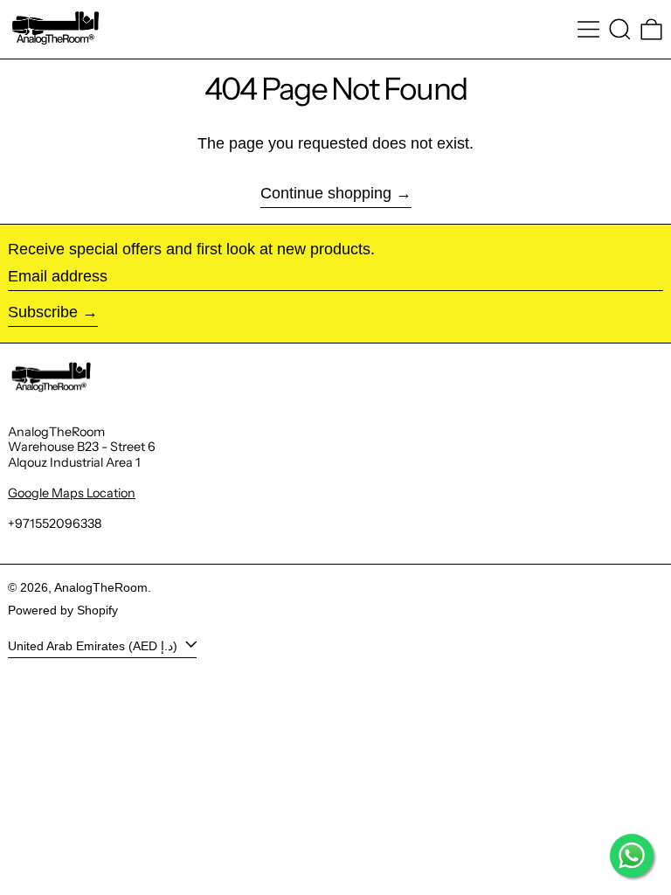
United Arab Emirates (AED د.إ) (94, 645)
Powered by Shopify (63, 610)
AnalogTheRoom (101, 587)
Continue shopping (325, 193)
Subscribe (43, 312)
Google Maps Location (71, 493)
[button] (620, 29)
